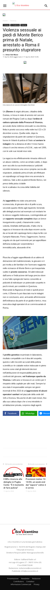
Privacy (36, 584)
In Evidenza (15, 25)
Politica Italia (8, 475)
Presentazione (12, 578)
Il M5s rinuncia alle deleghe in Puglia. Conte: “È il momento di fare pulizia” (13, 483)
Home (5, 21)
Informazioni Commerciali (21, 584)
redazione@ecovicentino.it (30, 568)
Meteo (29, 475)
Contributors (18, 581)
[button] (46, 6)
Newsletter (25, 578)
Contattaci (30, 581)
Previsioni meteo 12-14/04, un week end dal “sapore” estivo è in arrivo (36, 483)
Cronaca (6, 25)
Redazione (36, 578)
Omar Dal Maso (11, 55)
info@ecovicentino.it (29, 571)
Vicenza (13, 21)
